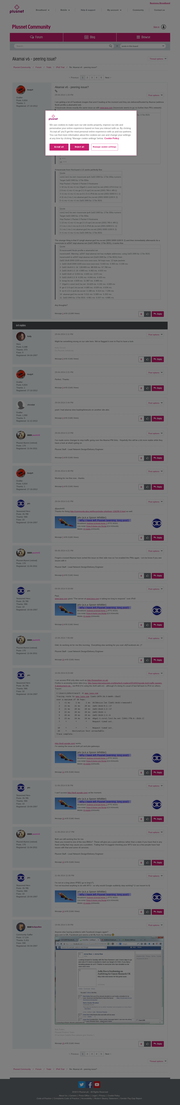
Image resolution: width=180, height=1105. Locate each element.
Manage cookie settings (104, 147)
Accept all (59, 147)
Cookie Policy (111, 138)
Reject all (79, 147)
